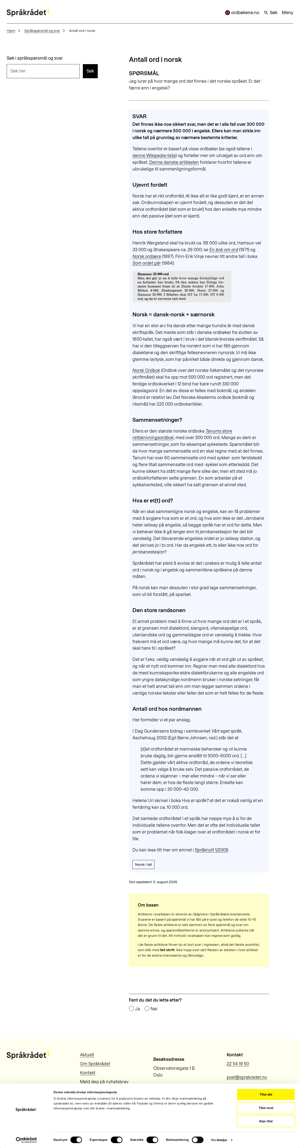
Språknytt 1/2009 (211, 850)
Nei (154, 1008)
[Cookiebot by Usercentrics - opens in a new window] (26, 1140)
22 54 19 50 (238, 1064)
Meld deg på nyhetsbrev (104, 1081)
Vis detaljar (219, 1140)
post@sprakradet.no (247, 1077)
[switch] (116, 1140)
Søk (273, 12)
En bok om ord (223, 249)
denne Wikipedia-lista (154, 155)
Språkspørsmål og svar (42, 30)
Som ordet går (146, 263)
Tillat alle (266, 1094)
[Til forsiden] (28, 13)
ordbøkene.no (245, 12)
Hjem (11, 30)
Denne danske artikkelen (174, 162)
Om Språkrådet (95, 1064)
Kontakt (87, 1072)
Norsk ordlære (146, 256)
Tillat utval (266, 1108)
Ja (137, 1008)
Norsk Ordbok (146, 370)
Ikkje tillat (266, 1121)
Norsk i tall (143, 864)
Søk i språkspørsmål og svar (35, 58)
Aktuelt (87, 1055)
